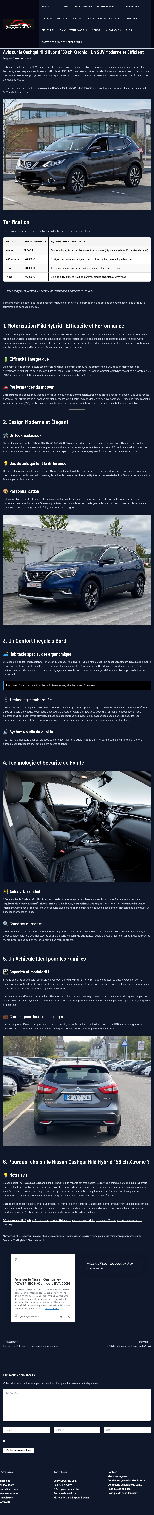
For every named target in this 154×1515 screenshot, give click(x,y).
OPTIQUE (47, 18)
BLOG (129, 30)
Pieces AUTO (49, 6)
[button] (133, 30)
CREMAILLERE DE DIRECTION (102, 18)
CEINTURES (48, 30)
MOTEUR (62, 18)
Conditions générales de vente (125, 1484)
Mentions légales (117, 1476)
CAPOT (96, 30)
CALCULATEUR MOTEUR (73, 30)
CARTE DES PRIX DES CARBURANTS (62, 42)
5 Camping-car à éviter (66, 1489)
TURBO (65, 6)
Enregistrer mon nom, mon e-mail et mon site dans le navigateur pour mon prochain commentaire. (53, 1441)
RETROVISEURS (83, 6)
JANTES (76, 18)
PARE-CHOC (133, 6)
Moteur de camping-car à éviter (71, 1497)
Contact (112, 1472)
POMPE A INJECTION (109, 6)
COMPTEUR (130, 18)
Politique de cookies (119, 1488)
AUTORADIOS (113, 30)
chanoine (5, 1480)
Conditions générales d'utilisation (126, 1480)
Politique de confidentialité (123, 1493)
